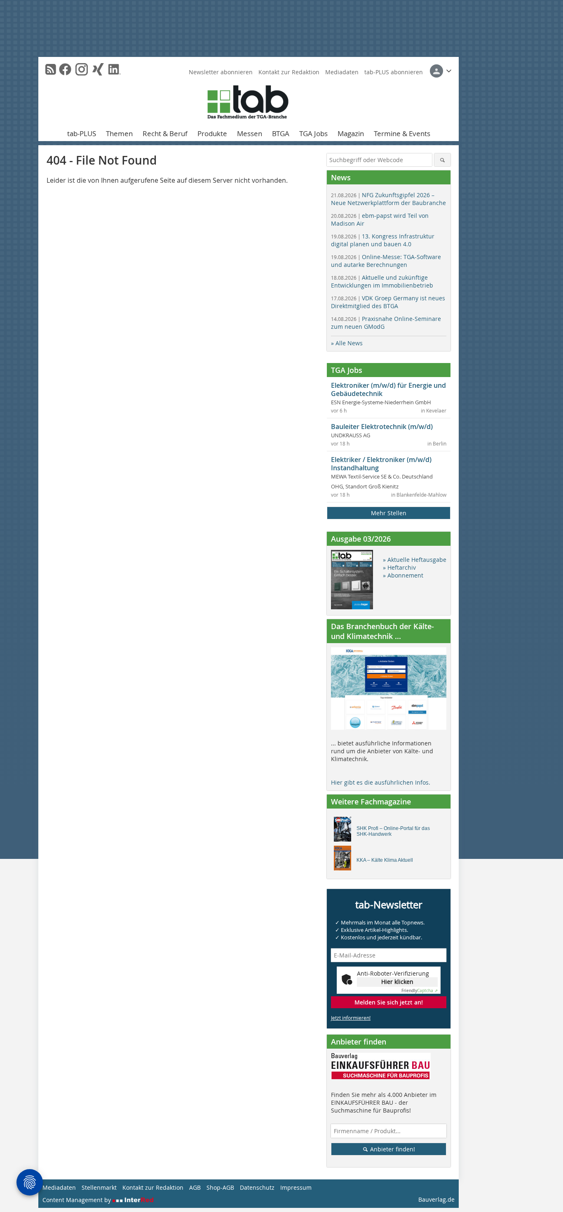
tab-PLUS (81, 133)
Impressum (296, 1187)
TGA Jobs (313, 133)
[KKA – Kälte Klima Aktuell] (344, 860)
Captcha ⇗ (419, 990)
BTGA (280, 133)
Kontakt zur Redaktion (288, 72)
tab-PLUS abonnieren (393, 72)
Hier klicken (397, 982)
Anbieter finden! (391, 1149)
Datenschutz (257, 1187)
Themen (119, 133)
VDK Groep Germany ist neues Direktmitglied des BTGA (388, 302)
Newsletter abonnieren (221, 72)
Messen (249, 133)
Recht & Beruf (165, 133)
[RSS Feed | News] (51, 69)
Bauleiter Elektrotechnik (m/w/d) (382, 426)
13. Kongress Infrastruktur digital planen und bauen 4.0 (382, 240)
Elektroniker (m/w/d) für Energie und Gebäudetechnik (388, 389)
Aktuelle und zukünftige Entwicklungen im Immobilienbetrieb (382, 281)
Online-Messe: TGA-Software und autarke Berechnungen (386, 261)
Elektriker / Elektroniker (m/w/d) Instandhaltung (381, 463)
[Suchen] (442, 159)
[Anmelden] (441, 71)
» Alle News (347, 343)
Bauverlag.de (436, 1199)
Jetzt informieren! (351, 1017)
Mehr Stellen (388, 513)
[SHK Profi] (344, 831)
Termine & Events (402, 133)
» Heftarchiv (399, 567)
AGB (195, 1187)
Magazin (351, 133)
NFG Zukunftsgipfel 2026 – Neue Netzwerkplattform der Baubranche (388, 199)
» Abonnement (403, 575)
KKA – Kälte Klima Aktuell (385, 860)
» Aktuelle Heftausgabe (414, 560)
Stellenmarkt (99, 1187)
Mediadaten (342, 72)
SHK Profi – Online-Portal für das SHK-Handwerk (393, 831)
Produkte (212, 133)
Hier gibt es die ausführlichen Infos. (380, 782)
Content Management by (77, 1200)
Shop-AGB (220, 1187)
